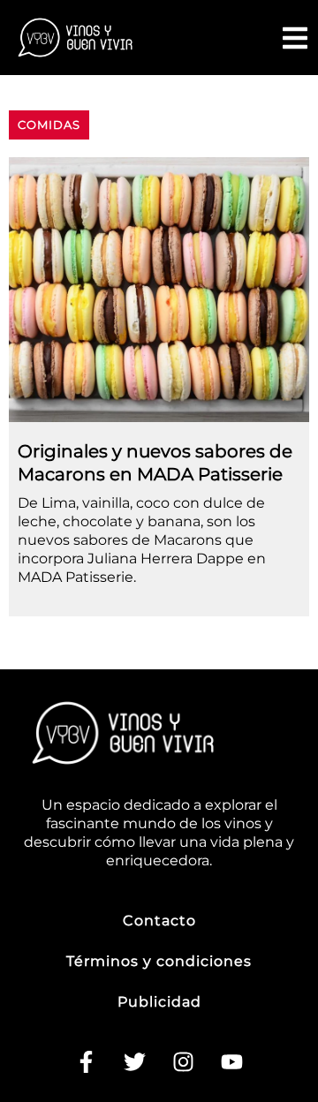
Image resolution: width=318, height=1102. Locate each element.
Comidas (49, 124)
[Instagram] (184, 1062)
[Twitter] (135, 1062)
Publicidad (159, 1001)
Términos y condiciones (159, 961)
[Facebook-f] (86, 1062)
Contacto (159, 920)
